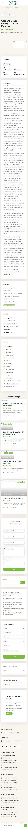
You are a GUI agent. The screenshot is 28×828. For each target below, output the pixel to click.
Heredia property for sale (9, 762)
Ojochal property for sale (9, 814)
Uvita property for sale (8, 807)
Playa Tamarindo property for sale (11, 805)
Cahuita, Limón (7, 428)
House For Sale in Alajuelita (13, 498)
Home (2, 7)
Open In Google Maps (9, 305)
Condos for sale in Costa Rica (10, 782)
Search (5, 579)
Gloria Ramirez (15, 522)
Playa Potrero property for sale (10, 798)
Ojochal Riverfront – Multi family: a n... (12, 462)
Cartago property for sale (9, 758)
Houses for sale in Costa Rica (10, 778)
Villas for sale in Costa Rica (9, 780)
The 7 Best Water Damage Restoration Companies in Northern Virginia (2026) (12, 594)
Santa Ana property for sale (9, 817)
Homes (6, 7)
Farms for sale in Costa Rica (9, 785)
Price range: (6, 649)
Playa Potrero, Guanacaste (15, 293)
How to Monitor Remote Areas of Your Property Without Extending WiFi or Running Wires (13, 608)
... (22, 470)
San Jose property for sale (9, 769)
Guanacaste (15, 296)
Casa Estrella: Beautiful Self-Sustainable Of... (13, 433)
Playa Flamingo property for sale (11, 800)
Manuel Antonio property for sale (11, 812)
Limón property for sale (8, 765)
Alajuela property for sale (9, 755)
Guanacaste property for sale (10, 760)
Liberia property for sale (9, 802)
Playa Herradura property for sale (11, 809)
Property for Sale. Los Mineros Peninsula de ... (14, 405)
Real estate (11, 7)
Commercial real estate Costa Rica (11, 789)
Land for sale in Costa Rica (9, 787)
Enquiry (9, 713)
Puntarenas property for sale (10, 767)
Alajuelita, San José (8, 494)
